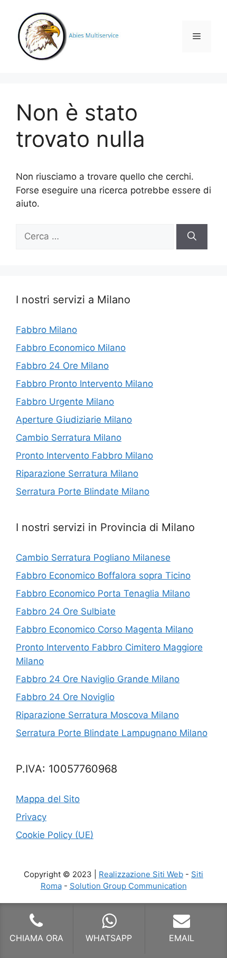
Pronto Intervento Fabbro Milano (84, 455)
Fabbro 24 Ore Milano (62, 365)
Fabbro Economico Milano (71, 347)
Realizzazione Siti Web (141, 874)
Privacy (31, 817)
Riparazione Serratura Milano (77, 473)
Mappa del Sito (48, 799)
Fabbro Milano (46, 329)
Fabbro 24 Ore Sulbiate (66, 611)
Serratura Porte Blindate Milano (82, 491)
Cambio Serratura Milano (68, 437)
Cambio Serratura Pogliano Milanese (93, 557)
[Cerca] (191, 236)
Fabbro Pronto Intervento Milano (84, 383)
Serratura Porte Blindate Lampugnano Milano (111, 733)
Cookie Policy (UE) (54, 835)
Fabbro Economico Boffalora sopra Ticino (103, 575)
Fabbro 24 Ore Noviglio (65, 697)
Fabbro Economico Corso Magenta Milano (104, 629)
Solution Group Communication (128, 886)
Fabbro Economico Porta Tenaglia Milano (103, 593)
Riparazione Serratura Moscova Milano (97, 715)
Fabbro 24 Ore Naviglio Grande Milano (97, 679)
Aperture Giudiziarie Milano (74, 419)
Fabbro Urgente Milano (65, 401)
